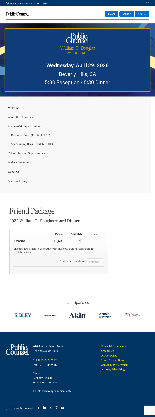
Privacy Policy (109, 355)
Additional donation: (72, 261)
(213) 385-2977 (47, 360)
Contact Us (107, 351)
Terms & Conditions (112, 360)
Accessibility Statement (114, 364)
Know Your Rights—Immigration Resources (30, 3)
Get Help (126, 14)
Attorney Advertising (113, 369)
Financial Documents (113, 346)
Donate (111, 14)
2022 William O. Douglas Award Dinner (44, 220)
